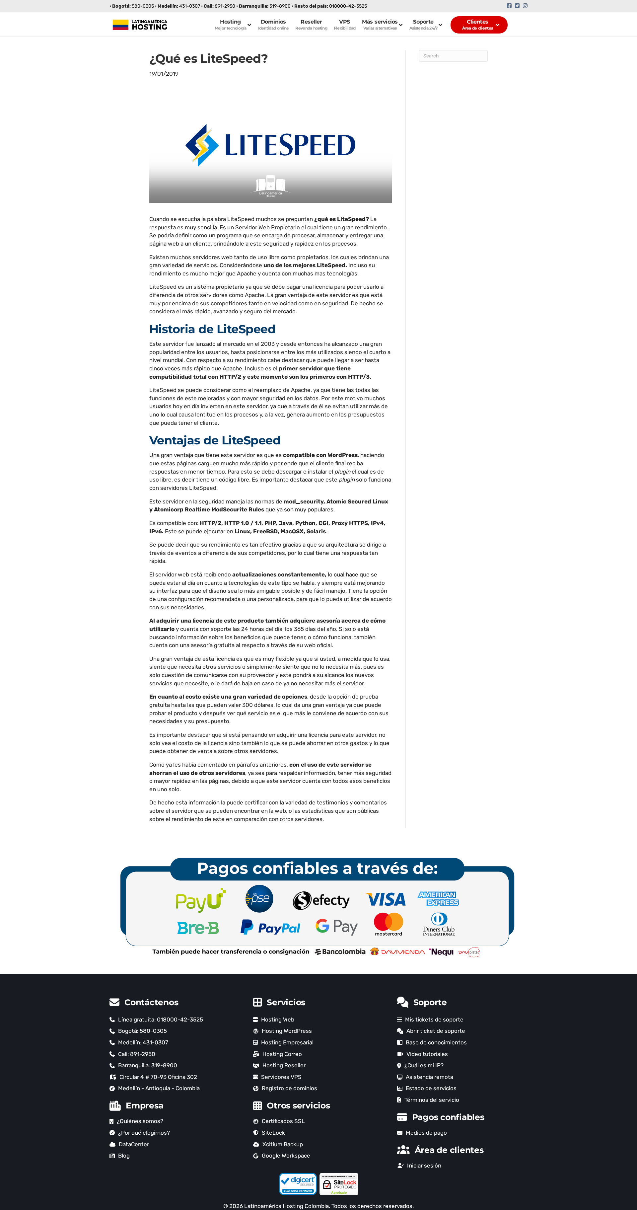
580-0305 (143, 6)
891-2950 (225, 6)
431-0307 (189, 6)
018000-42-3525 (348, 6)
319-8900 (280, 6)
